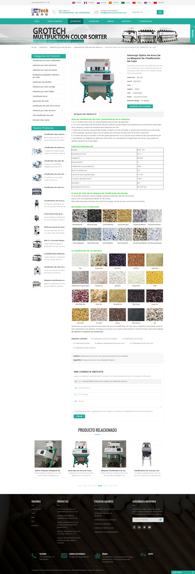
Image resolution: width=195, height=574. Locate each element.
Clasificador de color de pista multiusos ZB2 (55, 174)
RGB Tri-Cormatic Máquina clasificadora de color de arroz (55, 240)
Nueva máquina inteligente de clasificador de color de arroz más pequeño (49, 471)
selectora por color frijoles (43, 91)
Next (32, 480)
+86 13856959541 (82, 12)
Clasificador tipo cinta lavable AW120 (55, 134)
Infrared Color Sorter (41, 120)
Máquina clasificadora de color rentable (115, 471)
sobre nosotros (55, 21)
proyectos (94, 21)
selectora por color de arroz (60, 47)
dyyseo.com (100, 570)
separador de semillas (42, 82)
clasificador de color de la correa (46, 106)
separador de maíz (41, 101)
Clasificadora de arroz (82, 343)
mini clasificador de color (43, 115)
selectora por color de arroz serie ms (88, 47)
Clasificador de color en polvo (55, 187)
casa (36, 21)
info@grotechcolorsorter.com (113, 12)
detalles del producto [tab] (85, 114)
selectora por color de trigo (44, 87)
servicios (126, 21)
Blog (32, 517)
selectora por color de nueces (45, 70)
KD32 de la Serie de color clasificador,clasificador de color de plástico (55, 227)
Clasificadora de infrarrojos (133, 339)
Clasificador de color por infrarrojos (105, 339)
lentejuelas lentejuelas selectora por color (46, 76)
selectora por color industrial (44, 65)
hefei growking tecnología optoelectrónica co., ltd (39, 2)
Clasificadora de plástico (102, 524)
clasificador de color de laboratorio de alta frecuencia (55, 267)
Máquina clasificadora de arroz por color (111, 343)
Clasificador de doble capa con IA (55, 147)
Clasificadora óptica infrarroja (85, 348)
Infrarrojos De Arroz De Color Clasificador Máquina (98, 360)
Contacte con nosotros (140, 106)
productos (76, 21)
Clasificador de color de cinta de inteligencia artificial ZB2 (55, 161)
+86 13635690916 (66, 12)
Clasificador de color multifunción (46, 60)
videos (110, 21)
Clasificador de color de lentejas (105, 520)
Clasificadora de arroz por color (142, 343)
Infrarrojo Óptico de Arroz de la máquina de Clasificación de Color (104, 381)
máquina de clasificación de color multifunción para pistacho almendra (68, 540)
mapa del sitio (36, 509)
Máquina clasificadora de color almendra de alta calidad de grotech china (67, 524)
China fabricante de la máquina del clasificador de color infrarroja (55, 214)
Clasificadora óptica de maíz (104, 528)
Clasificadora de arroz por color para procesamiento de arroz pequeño (55, 201)
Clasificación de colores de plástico (106, 532)
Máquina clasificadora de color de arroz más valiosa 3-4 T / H (55, 280)
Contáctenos (145, 21)
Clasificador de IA (40, 96)
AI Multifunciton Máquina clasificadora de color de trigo (55, 254)
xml (32, 521)
